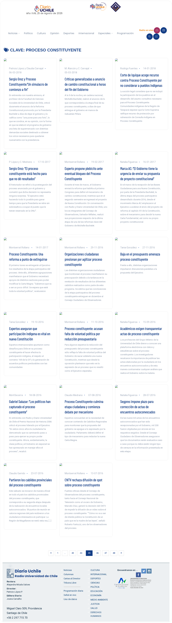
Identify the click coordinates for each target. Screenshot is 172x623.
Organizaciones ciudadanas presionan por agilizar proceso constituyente (83, 259)
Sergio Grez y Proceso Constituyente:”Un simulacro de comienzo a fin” (28, 84)
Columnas (68, 574)
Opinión (54, 33)
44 (81, 553)
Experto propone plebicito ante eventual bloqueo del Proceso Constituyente (84, 173)
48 (114, 553)
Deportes (68, 33)
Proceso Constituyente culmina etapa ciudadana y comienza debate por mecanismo (84, 406)
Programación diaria (73, 591)
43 (73, 553)
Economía (96, 595)
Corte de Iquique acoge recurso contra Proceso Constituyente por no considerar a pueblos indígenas (141, 80)
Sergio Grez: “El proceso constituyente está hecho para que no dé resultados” (28, 173)
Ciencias (95, 582)
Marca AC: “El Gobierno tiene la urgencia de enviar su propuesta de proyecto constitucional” (140, 173)
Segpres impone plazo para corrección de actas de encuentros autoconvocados (137, 406)
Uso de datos (70, 599)
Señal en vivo (70, 595)
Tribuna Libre (70, 582)
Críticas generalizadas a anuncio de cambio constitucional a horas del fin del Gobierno (85, 84)
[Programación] (164, 30)
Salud (94, 608)
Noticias (12, 33)
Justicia (95, 604)
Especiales (104, 33)
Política (28, 33)
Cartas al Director (72, 578)
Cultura (41, 33)
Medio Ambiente (99, 599)
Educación (96, 591)
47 (105, 553)
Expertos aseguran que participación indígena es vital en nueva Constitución (29, 333)
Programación (125, 33)
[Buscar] (149, 36)
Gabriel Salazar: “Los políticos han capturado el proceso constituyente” (30, 406)
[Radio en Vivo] (157, 30)
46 (97, 553)
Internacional (86, 33)
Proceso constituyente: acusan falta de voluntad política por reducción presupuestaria (84, 333)
